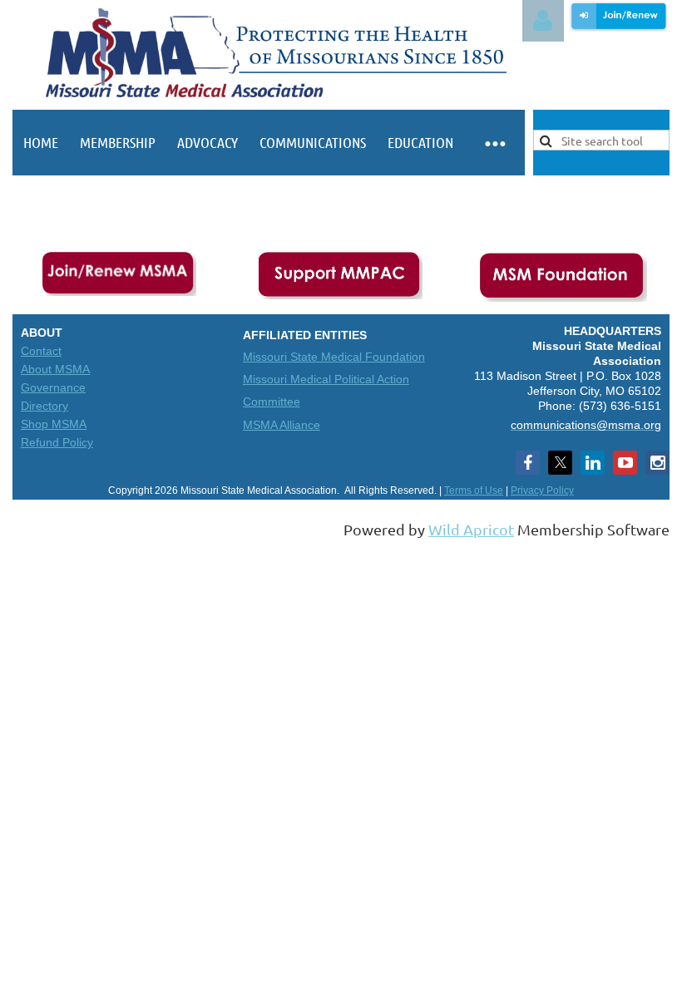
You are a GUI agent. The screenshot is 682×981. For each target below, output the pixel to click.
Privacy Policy (542, 490)
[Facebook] (528, 463)
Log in (543, 21)
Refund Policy (57, 442)
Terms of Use (473, 490)
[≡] (494, 142)
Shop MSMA (53, 424)
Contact (41, 350)
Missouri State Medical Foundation (334, 356)
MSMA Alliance (281, 424)
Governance (53, 387)
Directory (44, 405)
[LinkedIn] (593, 463)
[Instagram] (657, 463)
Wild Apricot (471, 529)
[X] (560, 463)
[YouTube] (625, 463)
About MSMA (55, 369)
